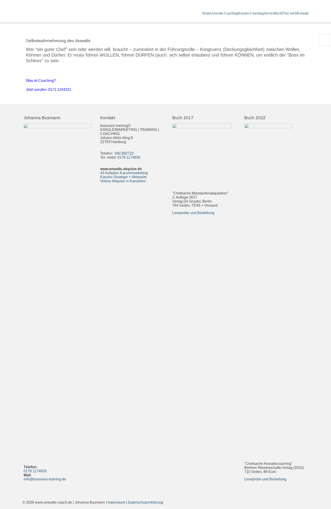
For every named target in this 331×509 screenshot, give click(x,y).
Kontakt (302, 13)
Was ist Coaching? (41, 80)
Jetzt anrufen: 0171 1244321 (48, 89)
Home (206, 13)
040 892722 (124, 153)
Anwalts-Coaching (224, 13)
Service (269, 13)
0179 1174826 (35, 471)
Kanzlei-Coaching (251, 13)
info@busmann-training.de (45, 479)
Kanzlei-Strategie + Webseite (123, 177)
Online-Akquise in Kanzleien (123, 181)
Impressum (116, 502)
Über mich (289, 13)
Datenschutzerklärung (145, 502)
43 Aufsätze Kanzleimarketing (124, 173)
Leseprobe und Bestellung (193, 213)
